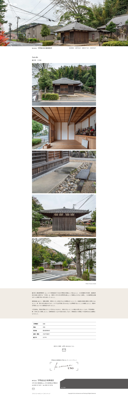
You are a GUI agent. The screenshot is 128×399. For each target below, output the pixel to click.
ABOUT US (85, 48)
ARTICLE (78, 48)
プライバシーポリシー (37, 393)
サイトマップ (47, 393)
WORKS (71, 48)
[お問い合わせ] (64, 350)
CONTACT (93, 48)
